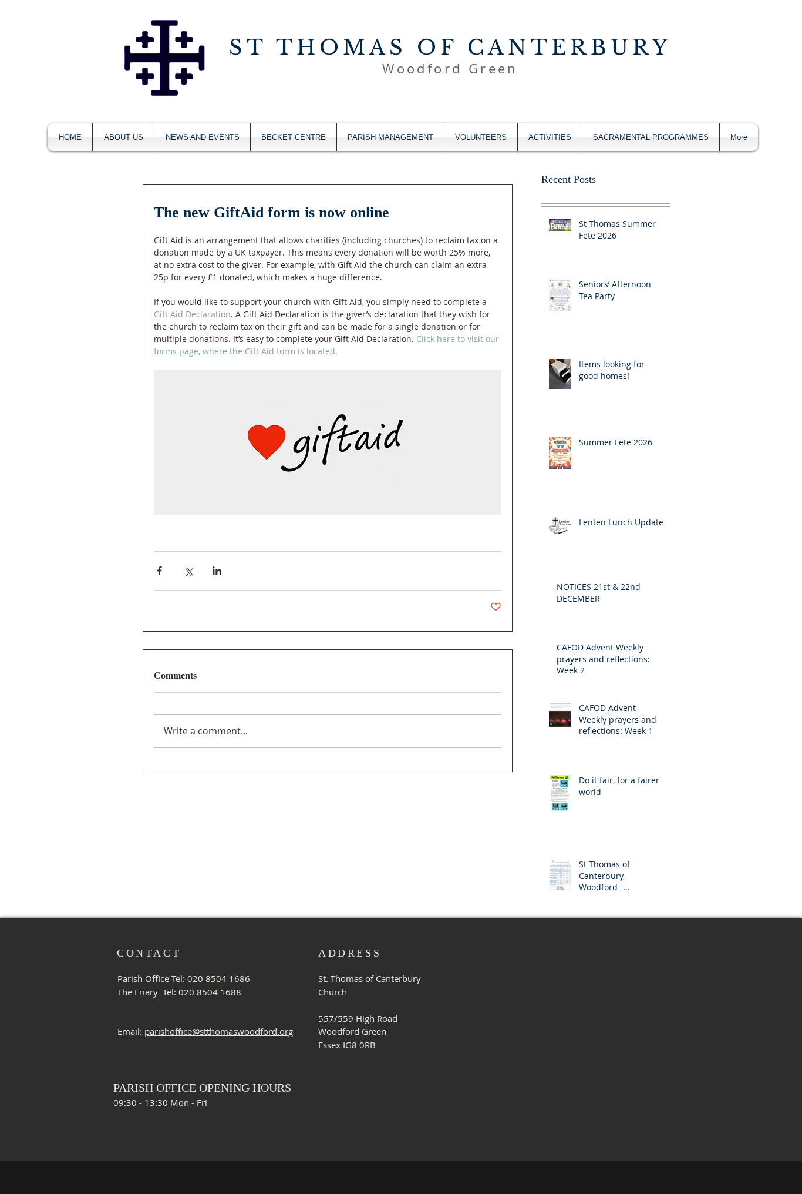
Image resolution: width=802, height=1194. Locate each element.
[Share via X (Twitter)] (188, 570)
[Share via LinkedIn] (217, 570)
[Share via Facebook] (159, 570)
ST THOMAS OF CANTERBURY (450, 47)
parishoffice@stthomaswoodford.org (218, 1031)
